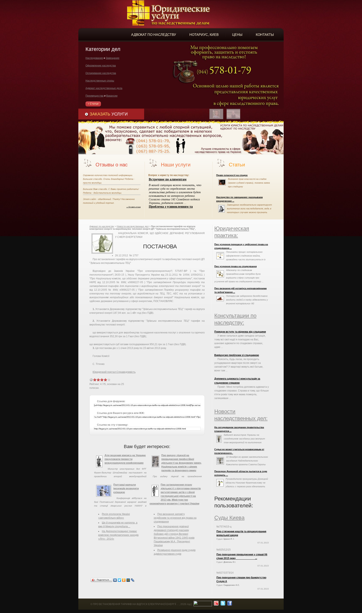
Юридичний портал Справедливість (114, 372)
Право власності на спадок (232, 175)
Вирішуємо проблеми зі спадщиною (236, 355)
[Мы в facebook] (229, 604)
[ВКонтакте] (115, 580)
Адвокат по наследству (101, 226)
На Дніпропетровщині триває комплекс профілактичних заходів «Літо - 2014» (118, 535)
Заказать (109, 114)
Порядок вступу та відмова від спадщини (240, 331)
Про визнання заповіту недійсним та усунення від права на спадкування (175, 518)
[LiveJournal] (133, 580)
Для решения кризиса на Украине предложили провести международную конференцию (125, 459)
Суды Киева (229, 518)
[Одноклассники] (124, 580)
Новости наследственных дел (133, 226)
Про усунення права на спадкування (235, 266)
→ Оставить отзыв (133, 207)
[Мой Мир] (128, 580)
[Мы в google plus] (216, 604)
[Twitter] (119, 580)
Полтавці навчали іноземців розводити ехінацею (126, 488)
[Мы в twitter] (222, 604)
